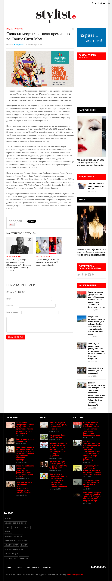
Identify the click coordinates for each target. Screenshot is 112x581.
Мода (15, 3)
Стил (24, 3)
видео (8, 532)
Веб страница (12, 312)
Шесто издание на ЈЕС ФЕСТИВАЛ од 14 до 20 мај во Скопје (91, 483)
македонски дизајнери (16, 540)
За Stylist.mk (33, 567)
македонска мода (13, 536)
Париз (8, 527)
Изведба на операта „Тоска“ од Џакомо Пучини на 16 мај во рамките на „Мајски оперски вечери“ (92, 497)
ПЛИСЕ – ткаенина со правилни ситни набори (96, 185)
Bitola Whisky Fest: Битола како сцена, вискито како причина (58, 426)
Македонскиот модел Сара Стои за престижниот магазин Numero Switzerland (91, 163)
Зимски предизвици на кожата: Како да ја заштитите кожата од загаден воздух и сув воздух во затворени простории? (25, 453)
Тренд (27, 527)
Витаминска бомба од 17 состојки (58, 436)
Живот (44, 3)
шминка (24, 558)
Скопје (17, 527)
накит (24, 545)
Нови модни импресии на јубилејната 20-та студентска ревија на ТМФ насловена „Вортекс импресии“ (96, 351)
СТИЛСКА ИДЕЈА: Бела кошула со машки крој (95, 370)
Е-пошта (10, 306)
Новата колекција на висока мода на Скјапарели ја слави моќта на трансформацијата (91, 252)
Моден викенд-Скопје (15, 523)
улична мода (11, 558)
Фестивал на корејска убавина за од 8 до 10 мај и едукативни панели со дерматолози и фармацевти (25, 428)
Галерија (78, 3)
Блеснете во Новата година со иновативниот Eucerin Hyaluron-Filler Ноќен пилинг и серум (25, 471)
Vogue (8, 518)
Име (8, 299)
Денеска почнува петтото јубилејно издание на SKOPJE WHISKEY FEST (58, 465)
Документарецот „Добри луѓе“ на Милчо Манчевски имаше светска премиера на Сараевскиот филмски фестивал (96, 299)
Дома (6, 3)
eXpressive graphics (75, 575)
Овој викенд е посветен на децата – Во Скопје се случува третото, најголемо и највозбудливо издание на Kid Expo (58, 480)
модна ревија (11, 545)
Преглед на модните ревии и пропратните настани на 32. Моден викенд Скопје (47, 262)
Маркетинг (47, 567)
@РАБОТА (66, 3)
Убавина (34, 3)
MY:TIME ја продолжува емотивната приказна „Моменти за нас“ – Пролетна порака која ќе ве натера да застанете (18, 265)
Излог (89, 3)
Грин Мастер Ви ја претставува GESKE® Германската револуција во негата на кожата (24, 487)
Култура (55, 3)
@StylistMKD (20, 44)
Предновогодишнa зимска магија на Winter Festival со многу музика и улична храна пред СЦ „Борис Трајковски (58, 449)
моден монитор (14, 29)
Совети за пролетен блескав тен (25, 440)
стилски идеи (11, 554)
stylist (11, 44)
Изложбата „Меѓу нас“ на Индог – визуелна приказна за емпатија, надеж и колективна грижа (92, 470)
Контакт (19, 567)
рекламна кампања (14, 549)
